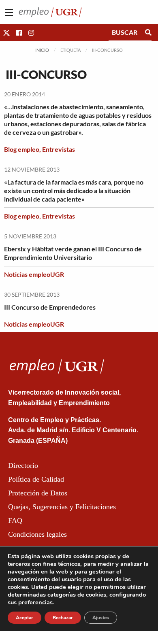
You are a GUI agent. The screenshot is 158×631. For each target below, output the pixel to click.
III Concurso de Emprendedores (50, 307)
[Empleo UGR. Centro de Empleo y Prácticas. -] (50, 11)
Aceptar (24, 617)
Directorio (23, 465)
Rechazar (63, 617)
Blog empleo (21, 149)
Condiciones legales (37, 534)
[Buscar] (148, 32)
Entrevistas (58, 149)
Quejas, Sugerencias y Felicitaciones (62, 507)
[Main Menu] (9, 12)
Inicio (42, 50)
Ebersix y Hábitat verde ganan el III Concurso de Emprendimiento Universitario (73, 253)
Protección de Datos (37, 493)
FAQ (15, 520)
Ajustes (100, 617)
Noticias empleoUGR (34, 274)
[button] (6, 32)
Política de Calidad (36, 479)
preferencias (35, 602)
